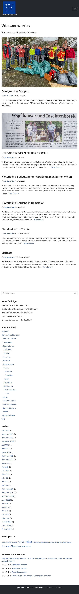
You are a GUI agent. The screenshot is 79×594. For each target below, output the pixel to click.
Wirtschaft (6, 360)
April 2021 (5, 485)
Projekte (5, 397)
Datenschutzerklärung (35, 587)
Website (6, 412)
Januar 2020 (6, 525)
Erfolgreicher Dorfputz (16, 91)
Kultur (28, 541)
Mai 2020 (5, 511)
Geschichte (8, 382)
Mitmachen (43, 542)
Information (14, 542)
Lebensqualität (36, 542)
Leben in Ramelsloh (9, 339)
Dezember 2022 (7, 456)
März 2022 (5, 474)
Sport (14, 546)
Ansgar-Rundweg (9, 401)
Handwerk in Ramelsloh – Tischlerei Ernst (17, 313)
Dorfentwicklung (10, 390)
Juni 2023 (5, 445)
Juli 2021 (5, 478)
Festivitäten (9, 375)
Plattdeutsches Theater (16, 229)
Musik (47, 542)
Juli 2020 (5, 503)
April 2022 (5, 471)
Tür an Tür (6, 357)
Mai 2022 (5, 467)
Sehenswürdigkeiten (67, 542)
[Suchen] (75, 293)
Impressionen (7, 342)
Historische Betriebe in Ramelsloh (23, 202)
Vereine (6, 353)
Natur (7, 379)
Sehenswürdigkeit (8, 415)
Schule (59, 542)
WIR (3, 419)
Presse (51, 542)
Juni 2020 (5, 507)
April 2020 (5, 514)
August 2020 (6, 500)
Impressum (20, 587)
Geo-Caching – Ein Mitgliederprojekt (15, 305)
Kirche (21, 542)
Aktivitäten (8, 371)
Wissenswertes (8, 364)
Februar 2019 (6, 529)
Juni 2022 (5, 463)
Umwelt (21, 546)
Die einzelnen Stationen (10, 335)
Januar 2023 (6, 452)
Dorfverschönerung (10, 404)
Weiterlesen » (56, 167)
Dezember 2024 (7, 434)
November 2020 (7, 492)
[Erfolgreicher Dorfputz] (39, 62)
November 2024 (7, 438)
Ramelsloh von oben (19, 565)
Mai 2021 (5, 482)
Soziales (6, 546)
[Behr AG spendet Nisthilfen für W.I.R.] (39, 131)
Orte (7, 393)
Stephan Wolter (9, 96)
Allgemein (5, 331)
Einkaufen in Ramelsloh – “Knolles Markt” (17, 320)
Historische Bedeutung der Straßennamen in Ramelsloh (37, 176)
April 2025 (5, 430)
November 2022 (7, 460)
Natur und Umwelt (9, 408)
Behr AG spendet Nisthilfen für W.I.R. (25, 153)
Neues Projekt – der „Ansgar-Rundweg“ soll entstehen (31, 576)
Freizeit (6, 368)
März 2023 (5, 449)
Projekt (55, 542)
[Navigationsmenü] (75, 8)
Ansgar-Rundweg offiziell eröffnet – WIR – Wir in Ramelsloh (23, 558)
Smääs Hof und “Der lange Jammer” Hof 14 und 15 (20, 309)
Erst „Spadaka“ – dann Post (12, 316)
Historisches (8, 386)
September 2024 (8, 441)
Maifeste (7, 252)
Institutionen (8, 350)
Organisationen (8, 346)
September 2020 (8, 496)
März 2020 (5, 518)
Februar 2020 (6, 522)
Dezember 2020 (7, 489)
